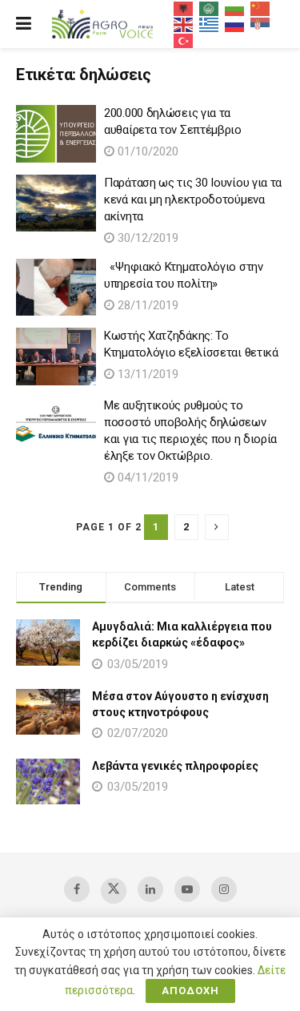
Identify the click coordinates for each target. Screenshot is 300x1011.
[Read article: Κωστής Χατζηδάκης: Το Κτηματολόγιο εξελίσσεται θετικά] (56, 356)
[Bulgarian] (235, 8)
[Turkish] (184, 40)
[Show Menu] (23, 24)
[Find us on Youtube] (187, 889)
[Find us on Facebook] (77, 889)
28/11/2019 (146, 305)
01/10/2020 (146, 151)
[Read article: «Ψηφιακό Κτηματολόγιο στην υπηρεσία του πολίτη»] (56, 287)
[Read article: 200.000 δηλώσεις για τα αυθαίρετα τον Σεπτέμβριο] (56, 134)
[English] (184, 24)
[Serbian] (260, 24)
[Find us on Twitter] (113, 891)
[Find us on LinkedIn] (150, 889)
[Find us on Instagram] (224, 889)
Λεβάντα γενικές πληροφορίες (175, 765)
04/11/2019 (146, 477)
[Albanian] (184, 8)
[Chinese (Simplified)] (260, 8)
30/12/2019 (146, 238)
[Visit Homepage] (102, 24)
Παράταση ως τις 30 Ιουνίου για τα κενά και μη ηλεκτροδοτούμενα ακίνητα (193, 199)
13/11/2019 (146, 374)
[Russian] (235, 24)
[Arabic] (209, 8)
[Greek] (209, 24)
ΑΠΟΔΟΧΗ (190, 991)
